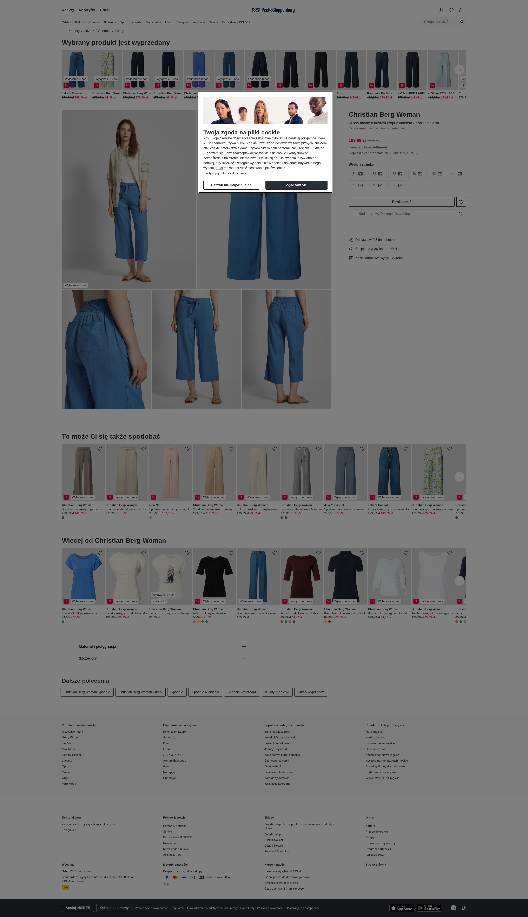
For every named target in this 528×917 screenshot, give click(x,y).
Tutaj (219, 168)
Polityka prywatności (217, 173)
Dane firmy (239, 173)
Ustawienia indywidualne (231, 185)
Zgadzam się (296, 185)
